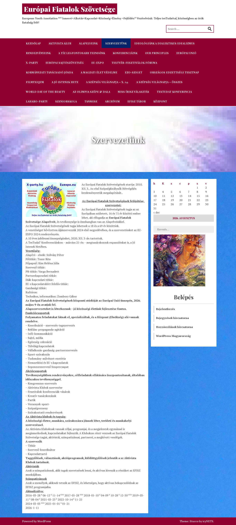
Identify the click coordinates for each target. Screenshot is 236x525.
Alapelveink (88, 43)
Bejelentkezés (165, 309)
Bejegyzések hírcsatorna (172, 318)
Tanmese (90, 101)
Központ (160, 101)
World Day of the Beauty (45, 91)
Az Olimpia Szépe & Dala (91, 91)
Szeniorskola (66, 101)
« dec (156, 212)
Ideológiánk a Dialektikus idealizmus (164, 43)
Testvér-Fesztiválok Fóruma (134, 62)
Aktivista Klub (60, 43)
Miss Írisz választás (133, 91)
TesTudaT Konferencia (174, 91)
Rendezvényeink (38, 53)
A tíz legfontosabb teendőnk (81, 53)
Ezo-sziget (133, 72)
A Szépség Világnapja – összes (159, 82)
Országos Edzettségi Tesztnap (174, 72)
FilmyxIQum (35, 82)
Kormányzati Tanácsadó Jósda (49, 72)
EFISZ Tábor (137, 101)
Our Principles (157, 53)
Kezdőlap (33, 43)
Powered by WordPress (36, 521)
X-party (32, 62)
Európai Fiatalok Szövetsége (69, 8)
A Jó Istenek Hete (65, 82)
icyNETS (208, 521)
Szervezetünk (116, 43)
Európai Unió (186, 53)
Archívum (112, 101)
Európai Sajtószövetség (65, 62)
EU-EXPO (97, 62)
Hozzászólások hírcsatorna (174, 327)
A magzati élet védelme (99, 72)
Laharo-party (37, 101)
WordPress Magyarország (173, 336)
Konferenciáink (125, 53)
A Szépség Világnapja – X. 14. (107, 82)
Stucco (194, 521)
